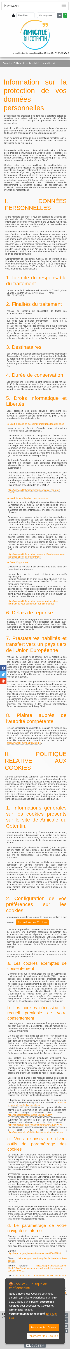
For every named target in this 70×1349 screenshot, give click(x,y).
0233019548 (62, 53)
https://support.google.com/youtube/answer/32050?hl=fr (35, 1125)
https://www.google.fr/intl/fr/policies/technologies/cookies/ (35, 1132)
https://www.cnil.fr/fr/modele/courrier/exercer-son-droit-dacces (34, 491)
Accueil (6, 63)
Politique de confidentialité (26, 63)
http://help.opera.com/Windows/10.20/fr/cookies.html (41, 1275)
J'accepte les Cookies (44, 1327)
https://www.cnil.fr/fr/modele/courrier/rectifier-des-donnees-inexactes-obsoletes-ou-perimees (36, 555)
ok (60, 15)
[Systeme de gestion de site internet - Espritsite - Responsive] (35, 1345)
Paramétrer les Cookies (32, 922)
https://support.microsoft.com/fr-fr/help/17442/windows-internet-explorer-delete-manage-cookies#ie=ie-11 (37, 1268)
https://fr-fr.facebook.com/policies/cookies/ (37, 1103)
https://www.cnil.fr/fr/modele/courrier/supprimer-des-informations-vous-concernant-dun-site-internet (33, 602)
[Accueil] (35, 34)
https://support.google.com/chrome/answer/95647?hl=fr (35, 1253)
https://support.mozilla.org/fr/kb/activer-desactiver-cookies (37, 1259)
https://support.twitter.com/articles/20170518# (30, 1115)
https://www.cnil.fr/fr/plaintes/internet (24, 743)
